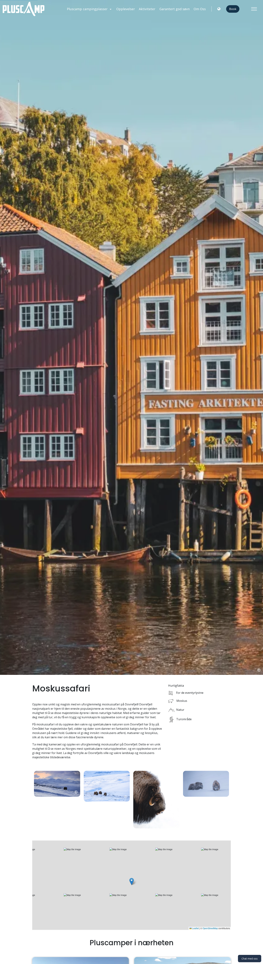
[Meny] (254, 9)
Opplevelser (125, 9)
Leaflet (195, 928)
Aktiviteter (147, 9)
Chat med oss (250, 958)
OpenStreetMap (210, 928)
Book (232, 9)
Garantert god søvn (174, 9)
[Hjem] (23, 8)
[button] (57, 799)
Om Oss (200, 9)
